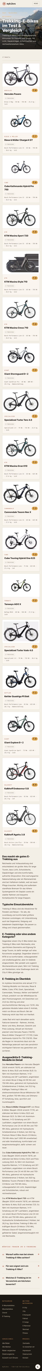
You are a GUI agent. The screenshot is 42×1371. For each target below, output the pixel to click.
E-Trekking (6, 1316)
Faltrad (25, 1318)
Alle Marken (6, 1347)
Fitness (25, 1333)
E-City (25, 1307)
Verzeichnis (13, 13)
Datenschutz (27, 1354)
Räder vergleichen (9, 1350)
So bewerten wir (28, 1347)
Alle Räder (6, 1343)
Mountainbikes (7, 1309)
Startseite (26, 1343)
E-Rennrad (26, 1326)
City (24, 1311)
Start (4, 13)
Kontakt (25, 1358)
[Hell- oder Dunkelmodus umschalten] (37, 1366)
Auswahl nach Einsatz (10, 1358)
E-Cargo (26, 1322)
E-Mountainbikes (8, 1305)
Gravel (4, 1313)
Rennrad (26, 1329)
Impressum (27, 1350)
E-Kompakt (27, 1315)
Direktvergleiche (8, 1354)
